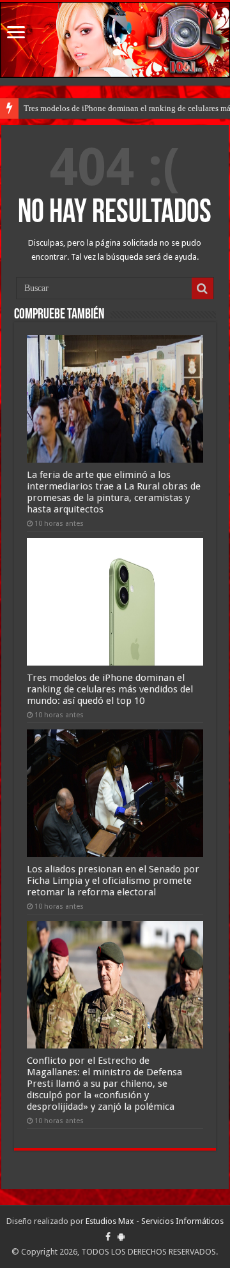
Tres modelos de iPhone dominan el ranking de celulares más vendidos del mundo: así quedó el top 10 (110, 689)
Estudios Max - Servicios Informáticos (155, 1221)
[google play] (121, 1236)
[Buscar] (202, 288)
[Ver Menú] (16, 33)
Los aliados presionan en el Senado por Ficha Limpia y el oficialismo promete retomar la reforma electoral (113, 880)
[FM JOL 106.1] (115, 40)
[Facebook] (108, 1236)
